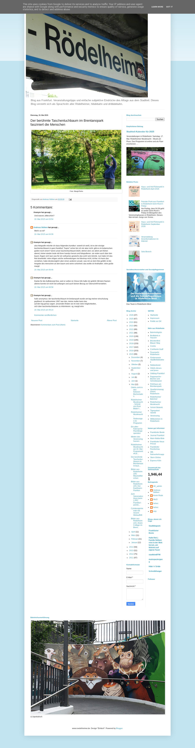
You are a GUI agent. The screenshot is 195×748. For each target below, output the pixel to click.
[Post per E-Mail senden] (70, 199)
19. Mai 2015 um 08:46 (43, 270)
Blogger (119, 728)
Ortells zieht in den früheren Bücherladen (137, 391)
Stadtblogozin (154, 526)
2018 (131, 343)
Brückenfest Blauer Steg (155, 342)
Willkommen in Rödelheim (156, 420)
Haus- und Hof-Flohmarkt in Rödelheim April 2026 (152, 188)
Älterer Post (112, 320)
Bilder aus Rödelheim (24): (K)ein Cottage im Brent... (137, 523)
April (133, 532)
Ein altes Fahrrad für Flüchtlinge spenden (136, 430)
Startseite (74, 320)
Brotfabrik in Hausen (155, 337)
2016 (131, 351)
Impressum (154, 318)
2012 (131, 554)
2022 (131, 329)
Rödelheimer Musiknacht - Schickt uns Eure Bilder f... (137, 404)
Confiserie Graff (156, 349)
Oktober (134, 364)
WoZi (155, 499)
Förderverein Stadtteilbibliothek (157, 360)
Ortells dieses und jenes (155, 369)
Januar (134, 542)
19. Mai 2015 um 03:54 (43, 219)
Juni (133, 381)
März (133, 535)
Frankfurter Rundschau (155, 448)
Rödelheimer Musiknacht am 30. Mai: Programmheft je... (137, 449)
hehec (155, 503)
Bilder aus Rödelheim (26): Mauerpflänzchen (137, 473)
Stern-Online (155, 457)
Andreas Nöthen (41, 227)
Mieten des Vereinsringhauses (137, 439)
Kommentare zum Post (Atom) (53, 325)
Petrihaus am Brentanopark (155, 385)
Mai (133, 384)
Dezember (135, 357)
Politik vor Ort (155, 321)
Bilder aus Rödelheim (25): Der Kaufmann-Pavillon (136, 486)
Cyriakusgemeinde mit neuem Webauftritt (137, 511)
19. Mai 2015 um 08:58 (43, 287)
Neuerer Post (36, 320)
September (135, 368)
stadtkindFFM (154, 555)
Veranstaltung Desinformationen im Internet (149, 239)
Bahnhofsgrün (156, 332)
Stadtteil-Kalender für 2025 (140, 131)
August (134, 374)
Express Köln (155, 461)
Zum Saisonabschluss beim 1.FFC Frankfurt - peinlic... (137, 499)
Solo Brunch (146, 252)
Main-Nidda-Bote (157, 438)
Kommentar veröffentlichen (45, 315)
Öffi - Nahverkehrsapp (157, 453)
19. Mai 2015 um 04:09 (43, 234)
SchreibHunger (155, 571)
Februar (134, 539)
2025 (131, 319)
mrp (154, 511)
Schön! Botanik (156, 407)
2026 (131, 315)
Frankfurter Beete (157, 432)
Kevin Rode (158, 495)
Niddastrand (155, 365)
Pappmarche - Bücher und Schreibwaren (156, 379)
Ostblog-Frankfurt (157, 373)
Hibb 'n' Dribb (154, 566)
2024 (131, 322)
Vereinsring (155, 416)
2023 (131, 326)
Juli (133, 377)
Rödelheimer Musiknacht (155, 403)
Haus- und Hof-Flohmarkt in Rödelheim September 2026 (152, 224)
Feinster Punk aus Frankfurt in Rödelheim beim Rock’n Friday (152, 204)
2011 (131, 558)
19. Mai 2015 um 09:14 (43, 310)
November (135, 361)
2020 (131, 336)
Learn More (157, 7)
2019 (131, 340)
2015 (131, 354)
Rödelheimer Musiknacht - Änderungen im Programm (137, 417)
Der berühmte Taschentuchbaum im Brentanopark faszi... (137, 461)
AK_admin (157, 486)
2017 (131, 347)
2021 (131, 333)
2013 (131, 550)
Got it (169, 7)
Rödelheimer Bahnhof (155, 398)
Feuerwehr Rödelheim (154, 353)
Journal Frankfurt (157, 435)
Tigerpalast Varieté (155, 412)
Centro (153, 346)
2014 (131, 547)
